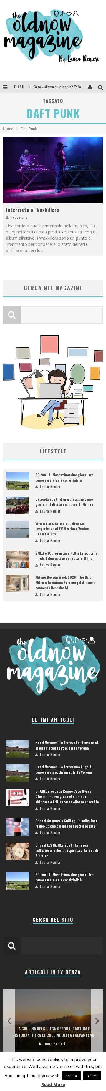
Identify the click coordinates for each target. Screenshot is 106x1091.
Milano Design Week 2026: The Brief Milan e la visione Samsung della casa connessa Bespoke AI (65, 582)
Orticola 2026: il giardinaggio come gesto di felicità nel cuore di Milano (64, 502)
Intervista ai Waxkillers (32, 209)
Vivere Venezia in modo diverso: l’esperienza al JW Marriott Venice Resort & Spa (62, 528)
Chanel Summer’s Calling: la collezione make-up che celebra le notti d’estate (66, 823)
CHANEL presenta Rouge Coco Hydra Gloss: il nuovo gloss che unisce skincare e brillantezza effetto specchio (67, 796)
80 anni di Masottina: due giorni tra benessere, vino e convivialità (64, 477)
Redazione (19, 217)
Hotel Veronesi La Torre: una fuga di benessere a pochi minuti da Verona (63, 769)
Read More (53, 1084)
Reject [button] (92, 1075)
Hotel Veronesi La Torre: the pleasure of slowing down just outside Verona (66, 745)
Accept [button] (71, 1075)
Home (8, 128)
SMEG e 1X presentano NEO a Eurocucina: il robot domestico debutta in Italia (66, 556)
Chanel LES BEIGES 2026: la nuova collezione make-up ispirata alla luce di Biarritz (66, 850)
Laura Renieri (51, 486)
